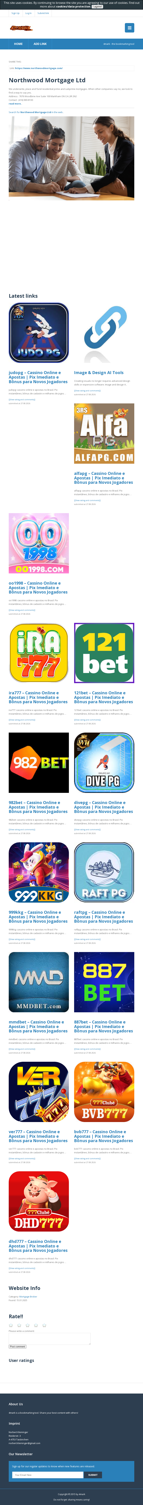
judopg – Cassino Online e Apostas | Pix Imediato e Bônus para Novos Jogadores (38, 377)
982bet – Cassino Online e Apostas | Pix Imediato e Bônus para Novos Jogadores (38, 807)
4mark (82, 1494)
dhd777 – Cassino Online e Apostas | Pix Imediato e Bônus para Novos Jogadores (38, 1246)
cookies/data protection (73, 6)
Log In (28, 13)
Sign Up (16, 13)
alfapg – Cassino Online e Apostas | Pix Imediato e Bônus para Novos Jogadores (103, 478)
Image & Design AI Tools (98, 372)
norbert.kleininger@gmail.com (24, 1443)
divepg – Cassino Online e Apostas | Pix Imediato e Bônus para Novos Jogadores (103, 807)
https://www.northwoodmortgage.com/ (39, 68)
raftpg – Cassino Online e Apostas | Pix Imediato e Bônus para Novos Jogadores (103, 916)
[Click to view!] (71, 158)
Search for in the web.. (36, 112)
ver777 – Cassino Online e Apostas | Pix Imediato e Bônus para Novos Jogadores (38, 1136)
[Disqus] (71, 244)
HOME (18, 44)
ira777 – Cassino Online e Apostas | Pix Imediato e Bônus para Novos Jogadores (38, 697)
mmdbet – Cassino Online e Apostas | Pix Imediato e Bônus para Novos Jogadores (38, 1026)
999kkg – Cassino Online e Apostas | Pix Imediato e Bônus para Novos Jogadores (38, 916)
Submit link (43, 13)
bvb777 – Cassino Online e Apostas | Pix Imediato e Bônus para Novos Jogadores (103, 1136)
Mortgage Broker (28, 1296)
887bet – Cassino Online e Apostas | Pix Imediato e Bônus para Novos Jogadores (103, 1026)
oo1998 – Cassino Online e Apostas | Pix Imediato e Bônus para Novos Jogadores (38, 587)
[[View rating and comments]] (22, 399)
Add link (40, 44)
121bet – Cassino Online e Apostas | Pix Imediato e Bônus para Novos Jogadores (103, 697)
